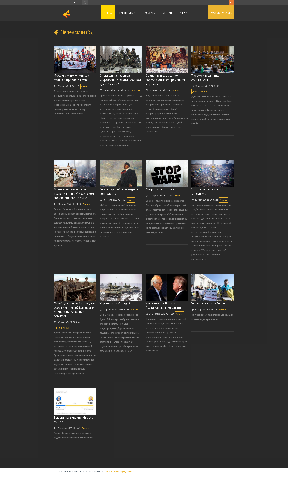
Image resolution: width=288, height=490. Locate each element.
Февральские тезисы (160, 189)
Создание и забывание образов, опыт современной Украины (165, 80)
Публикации (127, 13)
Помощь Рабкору (221, 13)
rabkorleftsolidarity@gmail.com (119, 471)
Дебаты (136, 90)
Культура (149, 13)
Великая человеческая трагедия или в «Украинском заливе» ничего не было (74, 193)
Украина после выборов (208, 303)
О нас (183, 13)
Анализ (84, 86)
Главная (108, 13)
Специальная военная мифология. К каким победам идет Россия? (120, 80)
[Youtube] (70, 2)
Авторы (167, 13)
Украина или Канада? (115, 303)
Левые (204, 91)
